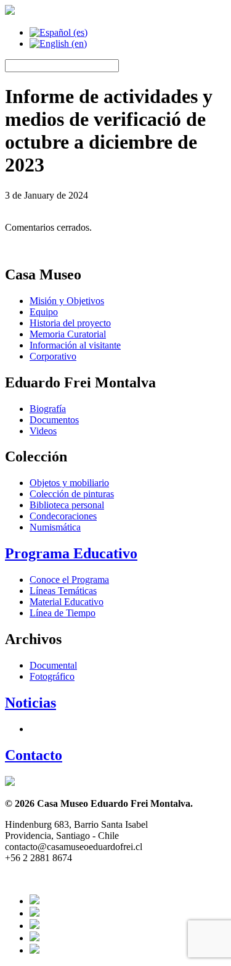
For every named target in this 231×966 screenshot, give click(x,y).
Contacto (33, 755)
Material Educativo (66, 602)
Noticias (30, 703)
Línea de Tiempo (62, 613)
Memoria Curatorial (68, 334)
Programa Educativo (71, 553)
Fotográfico (52, 676)
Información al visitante (75, 345)
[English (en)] (58, 43)
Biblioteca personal (67, 505)
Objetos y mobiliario (69, 482)
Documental (53, 665)
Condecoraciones (63, 516)
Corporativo (53, 356)
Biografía (48, 408)
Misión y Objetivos (67, 300)
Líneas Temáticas (63, 590)
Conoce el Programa (69, 579)
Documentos (54, 420)
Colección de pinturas (72, 494)
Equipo (44, 312)
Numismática (55, 527)
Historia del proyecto (70, 323)
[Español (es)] (58, 32)
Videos (43, 431)
